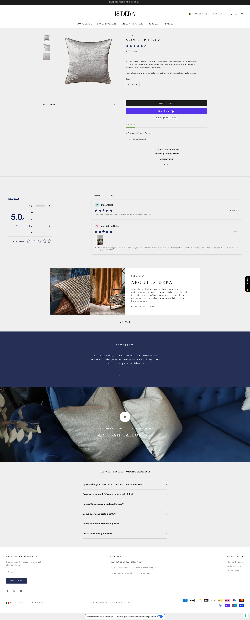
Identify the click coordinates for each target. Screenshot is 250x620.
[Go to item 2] (46, 47)
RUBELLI (153, 24)
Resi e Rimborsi (234, 566)
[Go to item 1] (46, 37)
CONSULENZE (84, 24)
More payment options (166, 117)
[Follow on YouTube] (21, 591)
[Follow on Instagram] (14, 591)
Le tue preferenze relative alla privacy (136, 616)
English (218, 14)
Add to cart (166, 103)
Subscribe (16, 580)
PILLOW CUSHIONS (132, 24)
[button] (39, 206)
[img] (134, 46)
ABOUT (125, 322)
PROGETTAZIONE (107, 24)
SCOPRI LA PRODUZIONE (143, 307)
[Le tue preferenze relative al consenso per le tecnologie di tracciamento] (245, 615)
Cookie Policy (233, 570)
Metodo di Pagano (235, 562)
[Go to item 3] (46, 56)
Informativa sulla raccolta (100, 616)
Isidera (130, 36)
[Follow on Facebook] (7, 591)
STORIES (168, 24)
